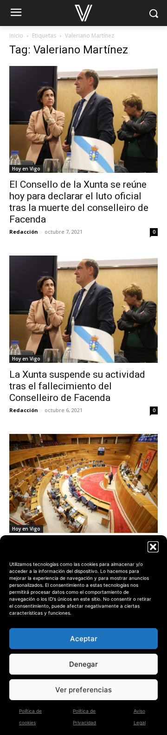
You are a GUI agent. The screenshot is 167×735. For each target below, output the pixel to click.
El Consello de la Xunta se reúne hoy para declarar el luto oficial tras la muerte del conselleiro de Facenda (78, 202)
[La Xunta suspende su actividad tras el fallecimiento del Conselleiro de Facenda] (83, 309)
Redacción (23, 231)
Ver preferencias (83, 689)
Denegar (83, 664)
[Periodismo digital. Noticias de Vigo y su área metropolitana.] (83, 13)
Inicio (16, 35)
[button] (153, 546)
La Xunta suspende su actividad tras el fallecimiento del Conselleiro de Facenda (77, 386)
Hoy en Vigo (26, 168)
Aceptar (83, 638)
